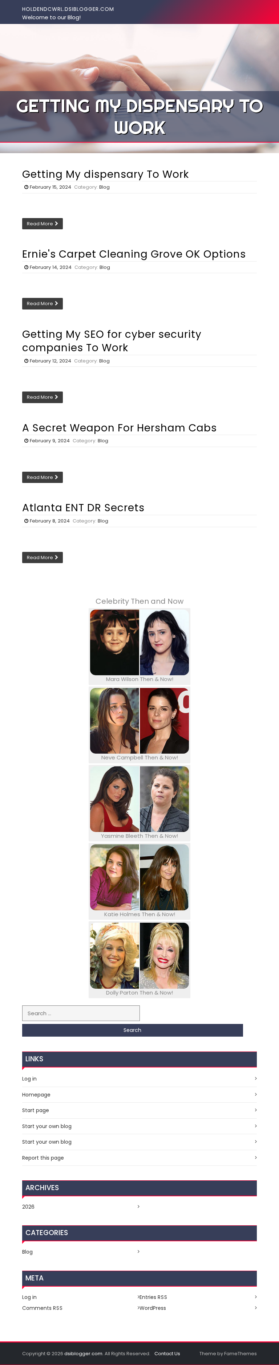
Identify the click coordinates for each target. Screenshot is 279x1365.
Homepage (36, 1094)
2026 (28, 1206)
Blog (104, 187)
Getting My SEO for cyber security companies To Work (112, 341)
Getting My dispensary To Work (105, 174)
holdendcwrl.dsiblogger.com (68, 9)
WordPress (153, 1308)
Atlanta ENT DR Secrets (83, 508)
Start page (35, 1110)
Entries (153, 1297)
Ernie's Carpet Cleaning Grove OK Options (134, 254)
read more (40, 223)
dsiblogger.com (83, 1353)
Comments (42, 1308)
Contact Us (167, 1353)
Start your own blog (47, 1126)
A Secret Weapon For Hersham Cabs (119, 428)
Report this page (43, 1157)
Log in (29, 1078)
